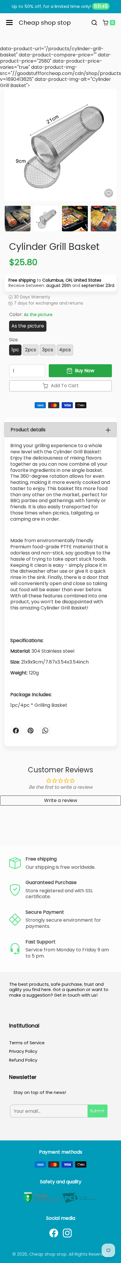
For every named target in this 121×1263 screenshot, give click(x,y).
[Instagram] (67, 1233)
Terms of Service (27, 1043)
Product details (28, 429)
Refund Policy (23, 1060)
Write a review (60, 800)
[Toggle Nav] (9, 22)
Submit (97, 1111)
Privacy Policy (23, 1051)
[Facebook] (53, 1233)
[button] (94, 23)
